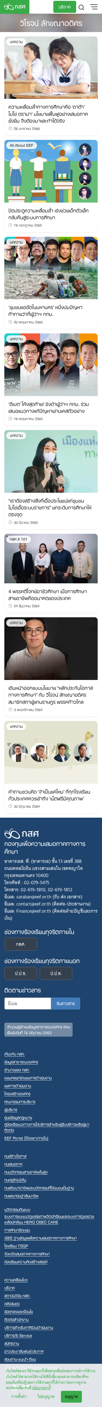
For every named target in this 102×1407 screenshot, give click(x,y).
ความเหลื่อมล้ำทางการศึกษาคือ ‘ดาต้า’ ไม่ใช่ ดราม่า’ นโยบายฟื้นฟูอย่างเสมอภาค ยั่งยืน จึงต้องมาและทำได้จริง (48, 113)
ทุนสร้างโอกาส (15, 1156)
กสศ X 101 (18, 539)
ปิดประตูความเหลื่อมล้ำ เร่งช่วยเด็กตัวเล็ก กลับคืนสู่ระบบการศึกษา (48, 213)
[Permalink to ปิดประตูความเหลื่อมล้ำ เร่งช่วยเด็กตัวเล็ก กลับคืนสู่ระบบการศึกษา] (51, 171)
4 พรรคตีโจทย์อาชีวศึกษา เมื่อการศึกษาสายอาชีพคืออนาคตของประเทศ (47, 594)
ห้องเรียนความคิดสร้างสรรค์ (25, 1261)
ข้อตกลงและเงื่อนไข (18, 1311)
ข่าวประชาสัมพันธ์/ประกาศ (24, 1351)
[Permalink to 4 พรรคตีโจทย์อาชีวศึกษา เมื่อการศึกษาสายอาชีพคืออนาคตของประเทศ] (51, 558)
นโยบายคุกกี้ (41, 1388)
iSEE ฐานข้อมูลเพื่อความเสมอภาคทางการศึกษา (40, 1238)
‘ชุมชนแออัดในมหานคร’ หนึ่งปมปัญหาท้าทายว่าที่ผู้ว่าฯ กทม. (45, 310)
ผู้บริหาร (10, 1109)
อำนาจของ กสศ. (17, 1069)
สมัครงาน (11, 1343)
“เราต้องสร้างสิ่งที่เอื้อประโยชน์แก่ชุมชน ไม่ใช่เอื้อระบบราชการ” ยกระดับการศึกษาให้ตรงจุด (49, 507)
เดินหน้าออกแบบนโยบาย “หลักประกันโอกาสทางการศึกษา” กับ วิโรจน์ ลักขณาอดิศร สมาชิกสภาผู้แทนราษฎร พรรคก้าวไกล (50, 694)
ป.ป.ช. (20, 973)
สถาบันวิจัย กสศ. (17, 1295)
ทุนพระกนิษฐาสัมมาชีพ (21, 1195)
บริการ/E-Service (18, 1335)
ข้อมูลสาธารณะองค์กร (21, 1062)
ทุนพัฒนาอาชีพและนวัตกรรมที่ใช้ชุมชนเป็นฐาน (39, 1187)
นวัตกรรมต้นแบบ (17, 1209)
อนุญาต (71, 1396)
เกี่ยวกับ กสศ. (14, 1054)
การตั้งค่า (18, 1396)
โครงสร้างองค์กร (17, 1093)
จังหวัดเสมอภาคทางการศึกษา (27, 1253)
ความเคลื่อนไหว (16, 1279)
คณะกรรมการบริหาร (19, 1101)
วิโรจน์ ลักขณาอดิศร (51, 22)
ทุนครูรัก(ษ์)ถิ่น (15, 1180)
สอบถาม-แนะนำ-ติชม (20, 1359)
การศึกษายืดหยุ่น (17, 1230)
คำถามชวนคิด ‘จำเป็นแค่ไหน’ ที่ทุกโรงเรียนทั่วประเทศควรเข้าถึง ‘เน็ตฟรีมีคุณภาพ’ (49, 794)
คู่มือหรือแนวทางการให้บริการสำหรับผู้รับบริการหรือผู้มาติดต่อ (46, 1127)
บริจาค (65, 6)
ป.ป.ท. (56, 973)
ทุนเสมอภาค (13, 1164)
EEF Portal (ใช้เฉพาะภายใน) (26, 1138)
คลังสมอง (12, 1303)
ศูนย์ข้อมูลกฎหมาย (18, 1117)
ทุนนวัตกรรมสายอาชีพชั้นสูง (26, 1172)
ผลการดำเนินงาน (17, 1085)
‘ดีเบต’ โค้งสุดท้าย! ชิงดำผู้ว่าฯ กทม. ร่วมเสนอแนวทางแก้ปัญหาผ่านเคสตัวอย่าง (48, 407)
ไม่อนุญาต (46, 1396)
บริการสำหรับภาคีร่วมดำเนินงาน (28, 1327)
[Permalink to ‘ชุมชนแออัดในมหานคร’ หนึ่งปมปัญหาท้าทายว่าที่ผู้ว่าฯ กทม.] (51, 268)
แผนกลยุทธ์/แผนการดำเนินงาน (28, 1077)
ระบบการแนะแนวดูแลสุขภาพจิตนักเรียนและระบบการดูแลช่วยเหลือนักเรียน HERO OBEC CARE (49, 1219)
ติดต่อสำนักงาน (16, 1319)
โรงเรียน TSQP (16, 1246)
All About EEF (21, 145)
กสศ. (21, 944)
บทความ (16, 41)
